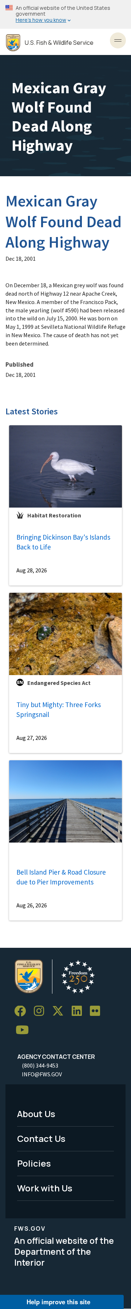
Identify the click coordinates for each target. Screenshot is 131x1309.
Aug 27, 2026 (31, 737)
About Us (36, 1114)
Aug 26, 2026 (31, 905)
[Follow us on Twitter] (60, 1011)
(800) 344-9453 (40, 1065)
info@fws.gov (42, 1074)
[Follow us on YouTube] (25, 1030)
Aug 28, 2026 (31, 570)
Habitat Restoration (54, 515)
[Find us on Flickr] (97, 1011)
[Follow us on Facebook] (22, 1011)
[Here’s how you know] (65, 14)
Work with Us (44, 1188)
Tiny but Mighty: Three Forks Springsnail (58, 709)
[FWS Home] (13, 42)
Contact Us (41, 1138)
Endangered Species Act (59, 682)
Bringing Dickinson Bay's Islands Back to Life (63, 542)
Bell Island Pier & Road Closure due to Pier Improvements (61, 877)
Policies (34, 1163)
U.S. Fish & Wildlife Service (59, 43)
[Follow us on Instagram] (41, 1011)
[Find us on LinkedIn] (79, 1011)
